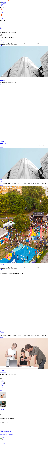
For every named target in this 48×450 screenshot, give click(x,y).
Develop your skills (3, 42)
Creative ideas (3, 333)
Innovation (1, 332)
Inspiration (1, 40)
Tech (2, 386)
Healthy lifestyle (3, 80)
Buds (3, 412)
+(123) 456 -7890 (5, 443)
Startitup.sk (12, 434)
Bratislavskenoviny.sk (2, 434)
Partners (1, 28)
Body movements (3, 181)
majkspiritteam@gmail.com (7, 431)
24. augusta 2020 (2, 263)
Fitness (1, 180)
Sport (0, 78)
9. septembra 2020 (2, 39)
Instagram (1, 437)
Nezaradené (3, 384)
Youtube (3, 437)
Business (3, 380)
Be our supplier (3, 372)
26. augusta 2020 (2, 179)
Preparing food (3, 143)
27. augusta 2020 (2, 141)
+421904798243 (2, 431)
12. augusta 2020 (2, 331)
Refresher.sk (9, 434)
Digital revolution (3, 266)
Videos (3, 332)
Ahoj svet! (1, 390)
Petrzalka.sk (6, 434)
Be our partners (3, 30)
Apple (1, 412)
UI (6, 412)
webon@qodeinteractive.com (3, 444)
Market (3, 264)
